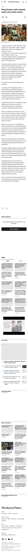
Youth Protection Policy (6, 527)
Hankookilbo (4, 534)
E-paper (8, 518)
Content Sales (21, 518)
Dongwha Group (11, 534)
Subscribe (3, 518)
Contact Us (15, 513)
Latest (7, 261)
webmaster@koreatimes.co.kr (15, 543)
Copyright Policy (5, 529)
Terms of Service (17, 527)
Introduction (4, 513)
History (9, 513)
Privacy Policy (19, 526)
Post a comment (14, 229)
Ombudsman (12, 526)
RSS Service (14, 518)
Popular (20, 261)
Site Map (3, 520)
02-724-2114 (5, 545)
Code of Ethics (4, 526)
